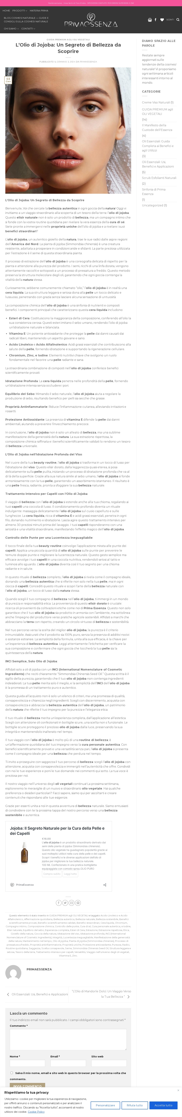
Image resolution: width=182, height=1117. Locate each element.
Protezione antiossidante (96, 944)
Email (55, 1056)
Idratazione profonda (92, 933)
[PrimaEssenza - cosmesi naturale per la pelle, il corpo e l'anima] (91, 19)
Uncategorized (152, 205)
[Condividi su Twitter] (65, 903)
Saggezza (34, 948)
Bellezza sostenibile (107, 919)
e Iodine (125, 926)
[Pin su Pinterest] (78, 903)
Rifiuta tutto (135, 1105)
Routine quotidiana (17, 948)
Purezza (116, 944)
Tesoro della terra (25, 952)
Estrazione (92, 930)
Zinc (74, 955)
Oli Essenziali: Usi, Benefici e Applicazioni (39, 994)
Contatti (27, 28)
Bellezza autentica (63, 919)
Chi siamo (10, 28)
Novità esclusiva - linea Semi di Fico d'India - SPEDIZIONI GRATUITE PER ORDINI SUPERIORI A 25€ (91, 3)
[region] (91, 1102)
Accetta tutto (163, 1105)
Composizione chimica (41, 926)
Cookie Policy (36, 1111)
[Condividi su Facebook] (59, 903)
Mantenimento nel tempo (37, 941)
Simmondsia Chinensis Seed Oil (90, 948)
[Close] (178, 1090)
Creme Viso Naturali (156, 102)
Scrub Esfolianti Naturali (159, 178)
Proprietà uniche (71, 944)
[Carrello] (150, 20)
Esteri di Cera (77, 930)
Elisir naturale (14, 930)
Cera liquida (107, 922)
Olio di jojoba (60, 941)
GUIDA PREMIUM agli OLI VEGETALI (68, 39)
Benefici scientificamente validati (57, 922)
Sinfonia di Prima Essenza (153, 192)
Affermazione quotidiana (38, 919)
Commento (19, 1025)
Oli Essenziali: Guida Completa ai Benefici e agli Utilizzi (158, 146)
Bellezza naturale (85, 919)
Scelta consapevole (52, 948)
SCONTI (170, 19)
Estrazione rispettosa (110, 930)
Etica (126, 930)
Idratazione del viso (68, 933)
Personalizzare (105, 1105)
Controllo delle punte (67, 926)
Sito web (97, 1056)
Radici (125, 944)
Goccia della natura (45, 933)
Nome (15, 1056)
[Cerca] (177, 19)
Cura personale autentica (106, 926)
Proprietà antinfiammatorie (45, 944)
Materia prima (39, 10)
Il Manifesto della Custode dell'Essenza (157, 128)
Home (6, 10)
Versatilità (79, 952)
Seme (68, 948)
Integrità (57, 937)
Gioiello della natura (22, 933)
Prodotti (18, 10)
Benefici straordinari (88, 922)
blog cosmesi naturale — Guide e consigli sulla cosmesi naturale (26, 20)
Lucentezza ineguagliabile (78, 937)
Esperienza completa (57, 930)
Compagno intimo (16, 926)
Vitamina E (65, 955)
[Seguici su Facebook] (155, 19)
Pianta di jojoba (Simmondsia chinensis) (91, 941)
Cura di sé (85, 926)
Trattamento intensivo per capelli (54, 952)
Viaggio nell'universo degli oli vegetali (108, 952)
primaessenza (88, 61)
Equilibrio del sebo (33, 930)
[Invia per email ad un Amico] (71, 903)
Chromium (121, 922)
